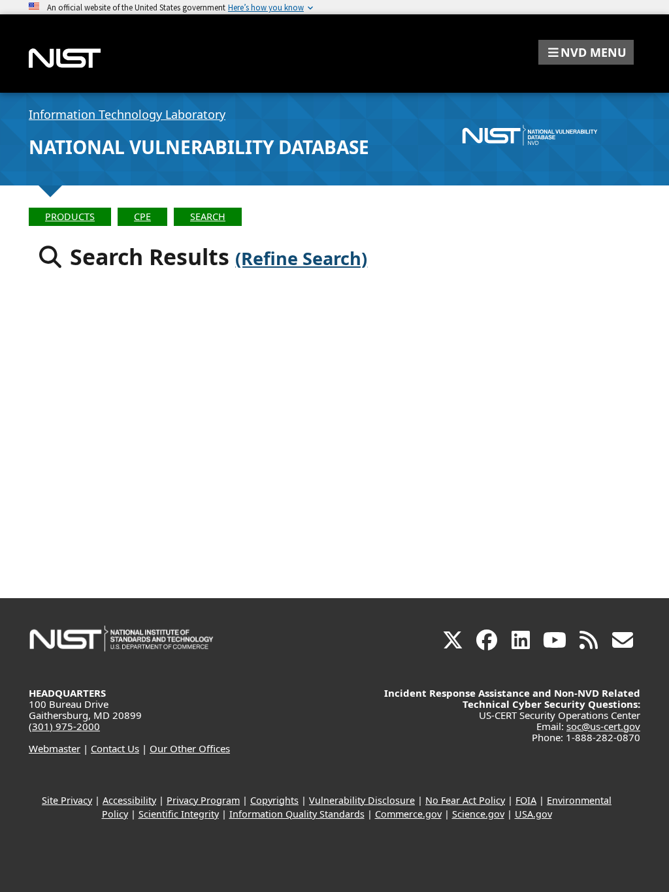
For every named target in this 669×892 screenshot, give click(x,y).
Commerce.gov (408, 814)
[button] (586, 52)
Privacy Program (203, 800)
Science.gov (478, 814)
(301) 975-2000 (64, 726)
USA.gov (533, 814)
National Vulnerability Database (199, 147)
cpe (142, 216)
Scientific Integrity (179, 814)
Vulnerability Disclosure (362, 800)
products (70, 216)
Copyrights (274, 800)
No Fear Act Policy (465, 800)
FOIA (525, 800)
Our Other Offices (190, 748)
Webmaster (54, 748)
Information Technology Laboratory (127, 114)
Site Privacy (67, 800)
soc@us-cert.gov (603, 726)
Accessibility (129, 800)
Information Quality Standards (297, 814)
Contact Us (115, 748)
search (207, 216)
